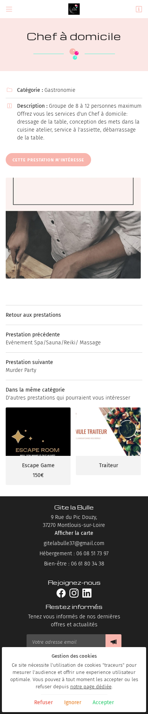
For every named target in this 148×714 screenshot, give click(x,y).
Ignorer (72, 702)
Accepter (103, 702)
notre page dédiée (91, 686)
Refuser (43, 702)
